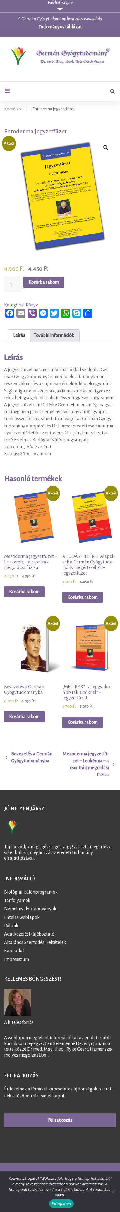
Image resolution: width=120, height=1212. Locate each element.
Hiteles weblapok (22, 917)
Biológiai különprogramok (31, 892)
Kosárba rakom (43, 282)
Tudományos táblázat (60, 26)
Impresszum (16, 959)
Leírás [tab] (19, 335)
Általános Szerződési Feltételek (35, 942)
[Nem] (113, 1191)
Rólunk (11, 925)
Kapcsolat (14, 950)
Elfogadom (61, 1203)
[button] (106, 148)
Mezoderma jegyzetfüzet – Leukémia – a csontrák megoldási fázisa (86, 764)
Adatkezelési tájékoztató (29, 934)
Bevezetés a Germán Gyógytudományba (31, 757)
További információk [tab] (54, 335)
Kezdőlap (12, 109)
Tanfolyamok (17, 900)
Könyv (32, 305)
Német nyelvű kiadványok (30, 908)
